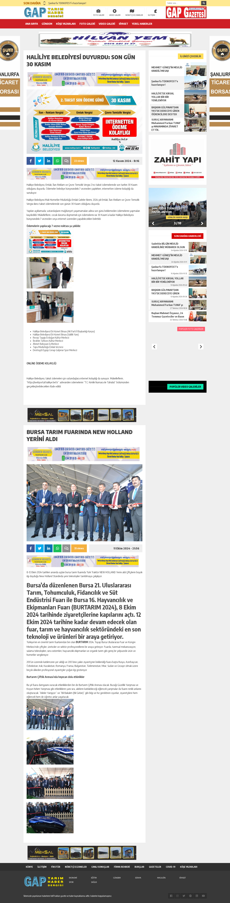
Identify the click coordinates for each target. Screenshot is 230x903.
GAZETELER (155, 866)
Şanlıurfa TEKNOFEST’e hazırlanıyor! (67, 3)
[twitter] (184, 895)
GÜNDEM (47, 23)
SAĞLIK (94, 882)
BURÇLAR (139, 866)
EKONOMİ (73, 877)
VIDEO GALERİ (114, 15)
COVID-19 (170, 866)
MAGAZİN (161, 877)
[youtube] (203, 895)
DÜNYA (138, 877)
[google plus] (190, 895)
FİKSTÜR (55, 866)
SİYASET (123, 23)
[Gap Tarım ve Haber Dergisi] (43, 12)
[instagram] (177, 895)
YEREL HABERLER (142, 23)
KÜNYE (29, 866)
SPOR (71, 882)
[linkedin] (197, 895)
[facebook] (171, 895)
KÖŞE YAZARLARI (66, 23)
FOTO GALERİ (98, 15)
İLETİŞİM (151, 15)
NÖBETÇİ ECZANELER (134, 15)
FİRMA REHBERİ (122, 866)
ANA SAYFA (31, 23)
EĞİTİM (94, 877)
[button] (44, 2)
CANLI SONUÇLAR (100, 866)
